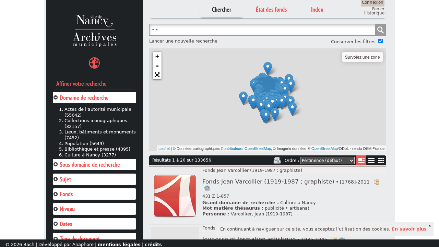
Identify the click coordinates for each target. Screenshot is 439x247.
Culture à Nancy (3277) (90, 154)
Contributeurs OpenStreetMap (246, 148)
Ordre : (292, 160)
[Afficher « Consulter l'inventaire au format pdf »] (175, 218)
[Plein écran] (157, 74)
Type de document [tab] (80, 239)
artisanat (299, 208)
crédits (153, 244)
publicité (274, 208)
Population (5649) (84, 143)
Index (317, 9)
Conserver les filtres (353, 41)
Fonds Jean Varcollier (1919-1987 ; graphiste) (252, 170)
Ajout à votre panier (207, 188)
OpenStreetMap (324, 148)
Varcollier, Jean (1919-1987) (262, 213)
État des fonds (271, 9)
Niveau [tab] (67, 209)
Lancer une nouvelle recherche (183, 41)
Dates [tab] (66, 224)
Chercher (221, 9)
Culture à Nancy (298, 202)
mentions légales (119, 244)
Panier (378, 9)
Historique (374, 13)
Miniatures (381, 160)
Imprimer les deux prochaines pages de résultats (277, 160)
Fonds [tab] (66, 194)
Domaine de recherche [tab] (84, 98)
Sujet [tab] (65, 179)
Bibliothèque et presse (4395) (97, 149)
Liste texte (371, 161)
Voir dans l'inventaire (376, 182)
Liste (361, 160)
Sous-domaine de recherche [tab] (90, 164)
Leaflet (164, 148)
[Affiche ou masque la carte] (94, 64)
